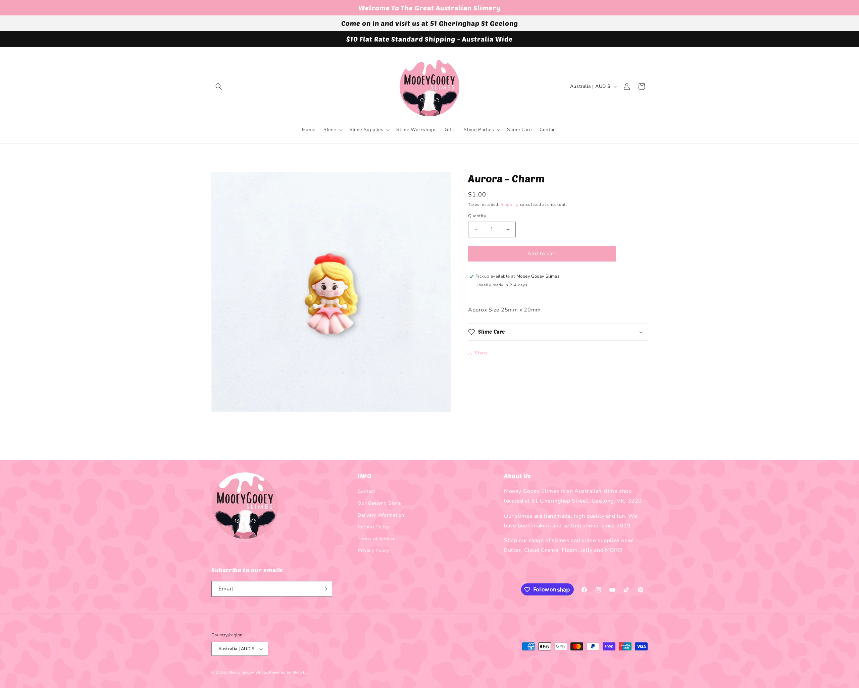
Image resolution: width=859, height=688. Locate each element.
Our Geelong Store (379, 503)
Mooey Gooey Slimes (248, 672)
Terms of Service (377, 538)
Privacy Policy (373, 550)
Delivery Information (381, 515)
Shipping (510, 204)
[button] (218, 86)
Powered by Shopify (288, 672)
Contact (366, 491)
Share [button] (481, 353)
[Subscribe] (324, 589)
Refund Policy (373, 527)
